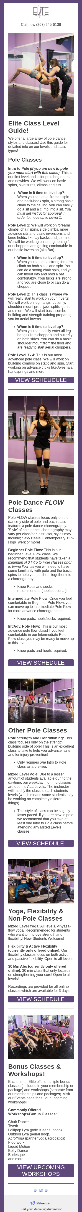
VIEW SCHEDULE (41, 662)
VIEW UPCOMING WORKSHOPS (41, 1170)
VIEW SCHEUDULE (41, 380)
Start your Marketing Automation (41, 1209)
